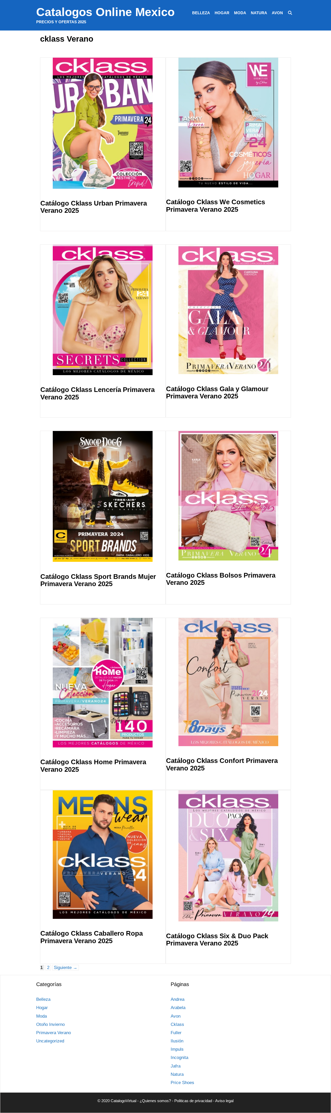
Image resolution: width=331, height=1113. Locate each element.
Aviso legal (224, 1101)
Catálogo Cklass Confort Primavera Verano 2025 (222, 764)
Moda (240, 13)
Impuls (177, 1049)
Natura (259, 13)
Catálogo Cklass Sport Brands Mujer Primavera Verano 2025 (98, 580)
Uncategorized (50, 1041)
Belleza (201, 13)
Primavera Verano (53, 1032)
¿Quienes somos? (155, 1101)
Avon (277, 13)
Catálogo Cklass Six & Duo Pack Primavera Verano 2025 (217, 939)
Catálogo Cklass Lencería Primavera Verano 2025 (97, 393)
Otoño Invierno (50, 1024)
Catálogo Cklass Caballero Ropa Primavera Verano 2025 (91, 937)
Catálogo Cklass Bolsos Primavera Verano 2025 (220, 579)
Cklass (177, 1024)
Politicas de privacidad (193, 1101)
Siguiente (65, 967)
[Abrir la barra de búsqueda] (290, 13)
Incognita (179, 1057)
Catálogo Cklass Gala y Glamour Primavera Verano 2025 (217, 392)
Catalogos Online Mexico (105, 12)
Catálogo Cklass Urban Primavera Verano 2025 (93, 207)
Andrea (177, 999)
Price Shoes (182, 1082)
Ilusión (177, 1041)
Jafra (175, 1066)
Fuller (176, 1032)
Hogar (222, 13)
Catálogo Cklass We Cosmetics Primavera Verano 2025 (215, 205)
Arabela (178, 1007)
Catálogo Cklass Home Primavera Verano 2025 (93, 765)
